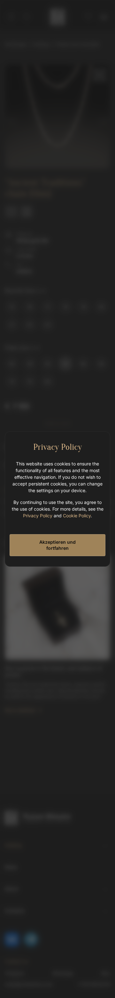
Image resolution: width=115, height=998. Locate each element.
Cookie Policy (77, 515)
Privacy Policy (37, 515)
